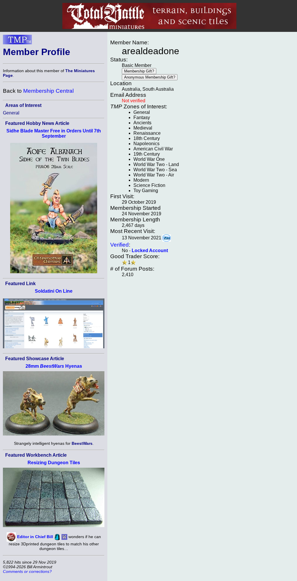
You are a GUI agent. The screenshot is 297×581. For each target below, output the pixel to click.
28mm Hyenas (54, 366)
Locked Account (150, 250)
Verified (119, 245)
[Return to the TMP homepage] (17, 41)
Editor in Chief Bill (35, 536)
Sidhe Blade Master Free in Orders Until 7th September (53, 133)
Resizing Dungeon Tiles (54, 462)
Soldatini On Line (54, 291)
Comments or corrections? (27, 571)
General (11, 112)
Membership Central (48, 91)
